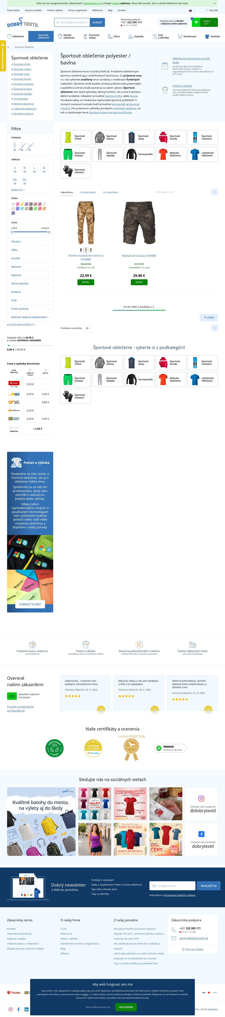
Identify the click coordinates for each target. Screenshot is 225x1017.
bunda (134, 96)
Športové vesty (22, 74)
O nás (63, 928)
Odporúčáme (66, 192)
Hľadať (97, 22)
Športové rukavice (23, 113)
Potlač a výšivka (55, 10)
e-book (116, 3)
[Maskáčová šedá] (90, 250)
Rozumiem (126, 1007)
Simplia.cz (212, 1009)
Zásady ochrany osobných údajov (25, 948)
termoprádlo (119, 104)
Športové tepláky (23, 93)
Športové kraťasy (23, 88)
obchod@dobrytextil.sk (193, 938)
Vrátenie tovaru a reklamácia (23, 943)
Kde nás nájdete (194, 949)
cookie (85, 994)
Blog (110, 10)
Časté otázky (13, 10)
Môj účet (213, 10)
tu (109, 1007)
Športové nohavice (24, 84)
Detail (85, 282)
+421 (131, 22)
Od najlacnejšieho (88, 192)
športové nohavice (99, 112)
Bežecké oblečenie (24, 103)
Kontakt (122, 10)
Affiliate (64, 953)
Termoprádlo (21, 98)
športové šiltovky (122, 112)
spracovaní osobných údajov (179, 895)
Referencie (97, 10)
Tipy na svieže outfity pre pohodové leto (136, 963)
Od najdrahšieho (110, 192)
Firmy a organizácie (77, 10)
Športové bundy (22, 79)
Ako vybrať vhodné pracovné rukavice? (135, 928)
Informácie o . (172, 895)
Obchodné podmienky (19, 933)
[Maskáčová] (81, 250)
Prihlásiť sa (209, 885)
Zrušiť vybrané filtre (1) (22, 324)
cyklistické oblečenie (124, 108)
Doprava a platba (33, 10)
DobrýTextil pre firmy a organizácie (79, 943)
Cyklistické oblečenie (25, 108)
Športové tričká (22, 64)
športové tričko (113, 96)
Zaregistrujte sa (92, 3)
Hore (210, 317)
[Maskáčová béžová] (86, 250)
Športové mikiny (22, 69)
